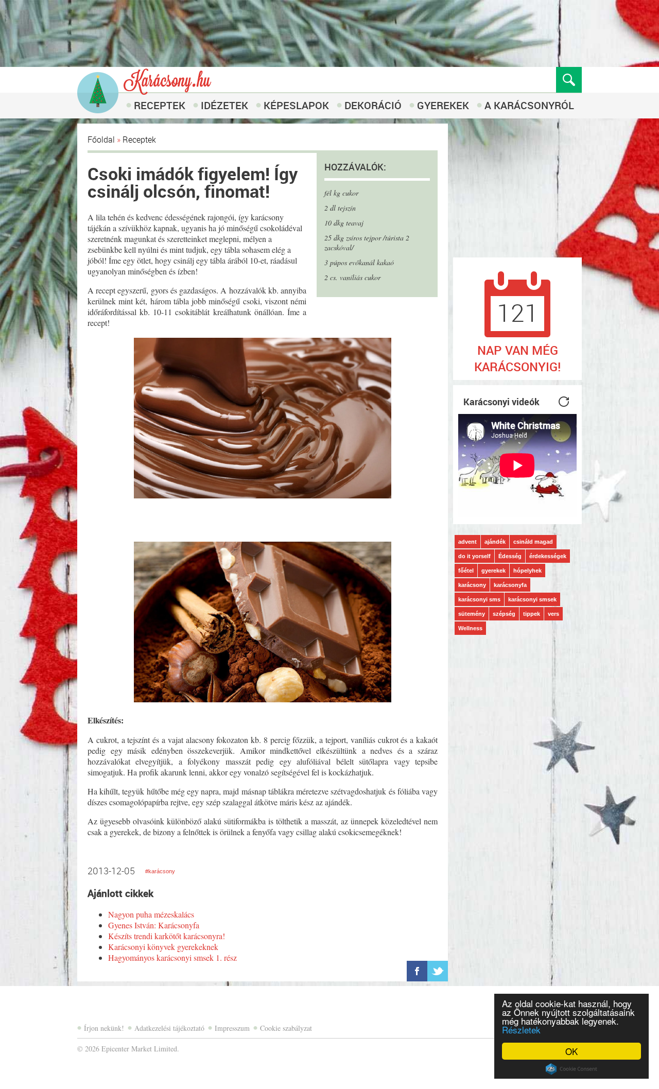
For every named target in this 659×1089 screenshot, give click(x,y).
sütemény (471, 614)
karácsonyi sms (479, 599)
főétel (466, 570)
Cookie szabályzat (286, 1028)
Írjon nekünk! (104, 1028)
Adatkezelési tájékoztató (169, 1028)
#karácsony (160, 871)
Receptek (159, 105)
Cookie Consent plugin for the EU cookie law (571, 1069)
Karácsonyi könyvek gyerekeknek (163, 946)
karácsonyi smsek (532, 599)
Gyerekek (443, 105)
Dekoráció (373, 105)
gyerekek (493, 570)
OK (571, 1051)
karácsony (472, 585)
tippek (531, 614)
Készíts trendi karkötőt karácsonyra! (166, 935)
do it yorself (474, 556)
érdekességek (547, 556)
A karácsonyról (529, 105)
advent (467, 542)
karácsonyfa (510, 585)
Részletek (521, 1029)
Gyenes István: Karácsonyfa (153, 925)
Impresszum (232, 1028)
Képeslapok (296, 105)
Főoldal (101, 139)
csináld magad (533, 542)
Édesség (510, 556)
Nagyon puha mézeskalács (151, 914)
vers (553, 614)
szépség (504, 614)
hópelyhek (527, 570)
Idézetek (224, 105)
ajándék (495, 542)
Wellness (470, 628)
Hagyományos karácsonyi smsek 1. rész (172, 957)
